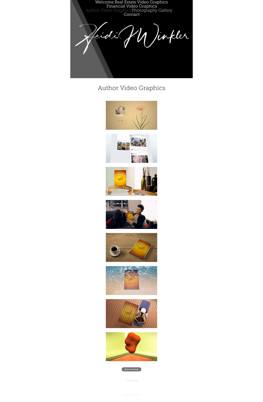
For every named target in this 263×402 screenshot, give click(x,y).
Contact (132, 14)
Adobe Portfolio (135, 395)
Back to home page (131, 369)
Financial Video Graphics (131, 6)
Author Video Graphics (108, 10)
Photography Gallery (152, 10)
